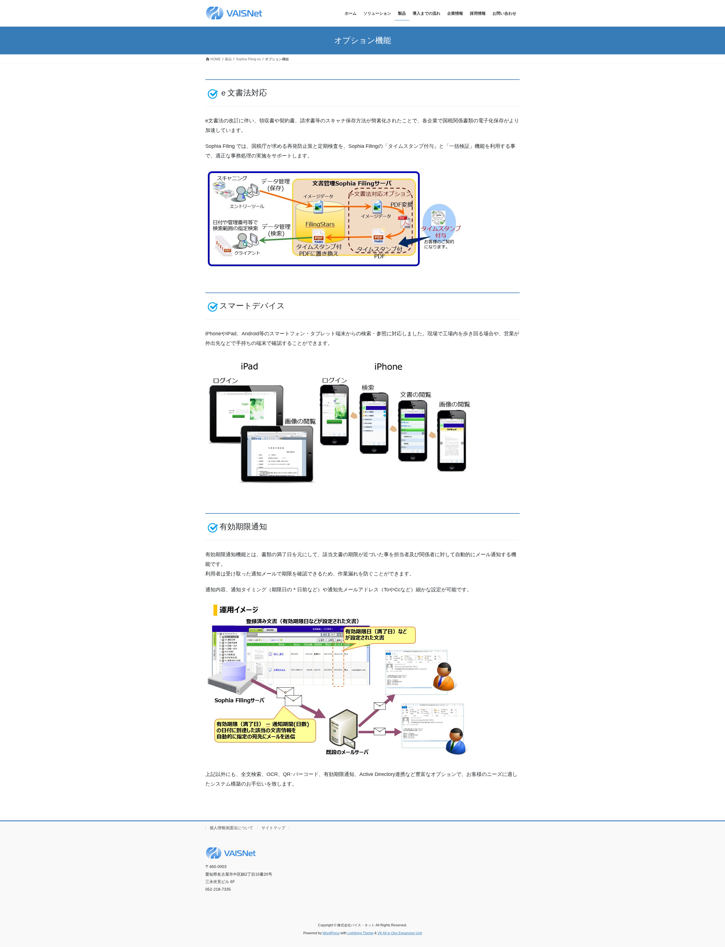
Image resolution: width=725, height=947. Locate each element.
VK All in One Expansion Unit (400, 933)
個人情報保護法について (231, 828)
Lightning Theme (360, 933)
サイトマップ (273, 828)
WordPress (331, 933)
